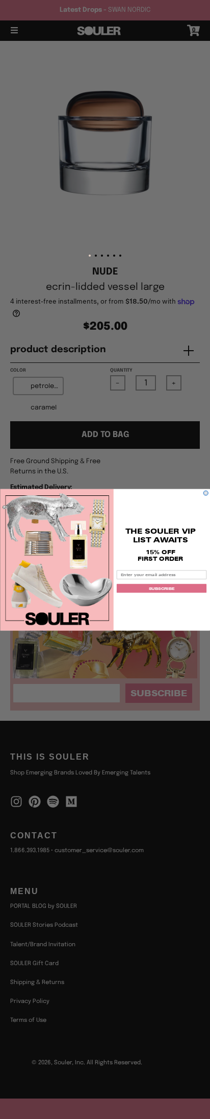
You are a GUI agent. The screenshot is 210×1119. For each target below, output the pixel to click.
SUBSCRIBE (162, 588)
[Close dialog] (205, 492)
